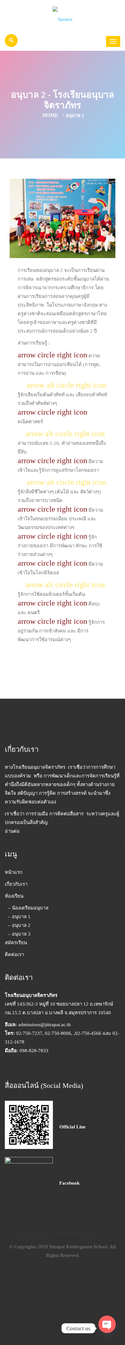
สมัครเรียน (16, 942)
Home (50, 115)
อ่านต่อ (12, 831)
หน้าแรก (13, 872)
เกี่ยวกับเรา (16, 884)
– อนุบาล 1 (19, 916)
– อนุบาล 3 (19, 934)
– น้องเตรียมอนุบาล (28, 907)
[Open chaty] (107, 1326)
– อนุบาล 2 (19, 925)
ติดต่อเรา (14, 954)
